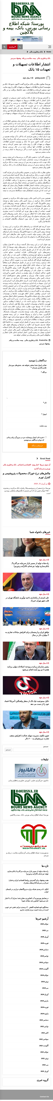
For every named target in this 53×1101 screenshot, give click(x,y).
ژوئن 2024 (44, 981)
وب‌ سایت (43, 426)
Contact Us (44, 1096)
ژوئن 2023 (44, 1058)
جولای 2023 (44, 1052)
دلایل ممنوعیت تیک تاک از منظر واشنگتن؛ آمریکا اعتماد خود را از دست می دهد (26, 702)
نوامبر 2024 (44, 956)
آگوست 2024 (43, 969)
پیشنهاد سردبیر (16, 58)
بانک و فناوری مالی (43, 58)
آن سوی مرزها (45, 465)
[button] (20, 46)
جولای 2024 (44, 975)
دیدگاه (44, 372)
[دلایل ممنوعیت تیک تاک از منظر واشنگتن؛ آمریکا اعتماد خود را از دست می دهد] (26, 685)
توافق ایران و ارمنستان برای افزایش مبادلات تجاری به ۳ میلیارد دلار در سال (27, 633)
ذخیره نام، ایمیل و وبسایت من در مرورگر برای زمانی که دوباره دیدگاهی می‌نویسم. (25, 438)
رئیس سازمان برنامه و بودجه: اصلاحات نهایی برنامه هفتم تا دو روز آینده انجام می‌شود (28, 668)
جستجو (45, 746)
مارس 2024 (44, 1001)
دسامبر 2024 (43, 949)
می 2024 (45, 988)
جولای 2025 (44, 924)
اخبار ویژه (35, 465)
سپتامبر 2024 (43, 962)
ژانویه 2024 (44, 1013)
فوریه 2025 (44, 943)
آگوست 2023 (43, 1045)
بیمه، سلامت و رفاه (29, 58)
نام (45, 403)
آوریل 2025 (44, 937)
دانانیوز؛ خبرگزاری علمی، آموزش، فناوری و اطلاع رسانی (28, 780)
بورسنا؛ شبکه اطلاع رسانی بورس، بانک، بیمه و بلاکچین (26, 28)
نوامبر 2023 (44, 1026)
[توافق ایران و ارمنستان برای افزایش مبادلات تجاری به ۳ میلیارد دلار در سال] (26, 616)
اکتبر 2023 (44, 1033)
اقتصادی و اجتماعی (24, 465)
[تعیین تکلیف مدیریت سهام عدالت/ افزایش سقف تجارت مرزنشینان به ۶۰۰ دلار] (26, 720)
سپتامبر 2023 (43, 1039)
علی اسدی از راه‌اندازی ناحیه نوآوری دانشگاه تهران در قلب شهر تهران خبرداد (27, 599)
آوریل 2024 (44, 994)
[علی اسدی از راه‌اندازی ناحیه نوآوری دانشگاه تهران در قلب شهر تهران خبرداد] (26, 582)
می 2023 (45, 1065)
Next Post (45, 458)
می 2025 (45, 930)
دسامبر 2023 (43, 1020)
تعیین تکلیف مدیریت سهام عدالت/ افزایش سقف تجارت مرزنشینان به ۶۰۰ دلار (29, 737)
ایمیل (44, 414)
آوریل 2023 (44, 1071)
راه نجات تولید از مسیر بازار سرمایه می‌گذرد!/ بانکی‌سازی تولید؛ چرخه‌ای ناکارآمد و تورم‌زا (30, 564)
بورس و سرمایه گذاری (42, 469)
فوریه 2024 (44, 1007)
